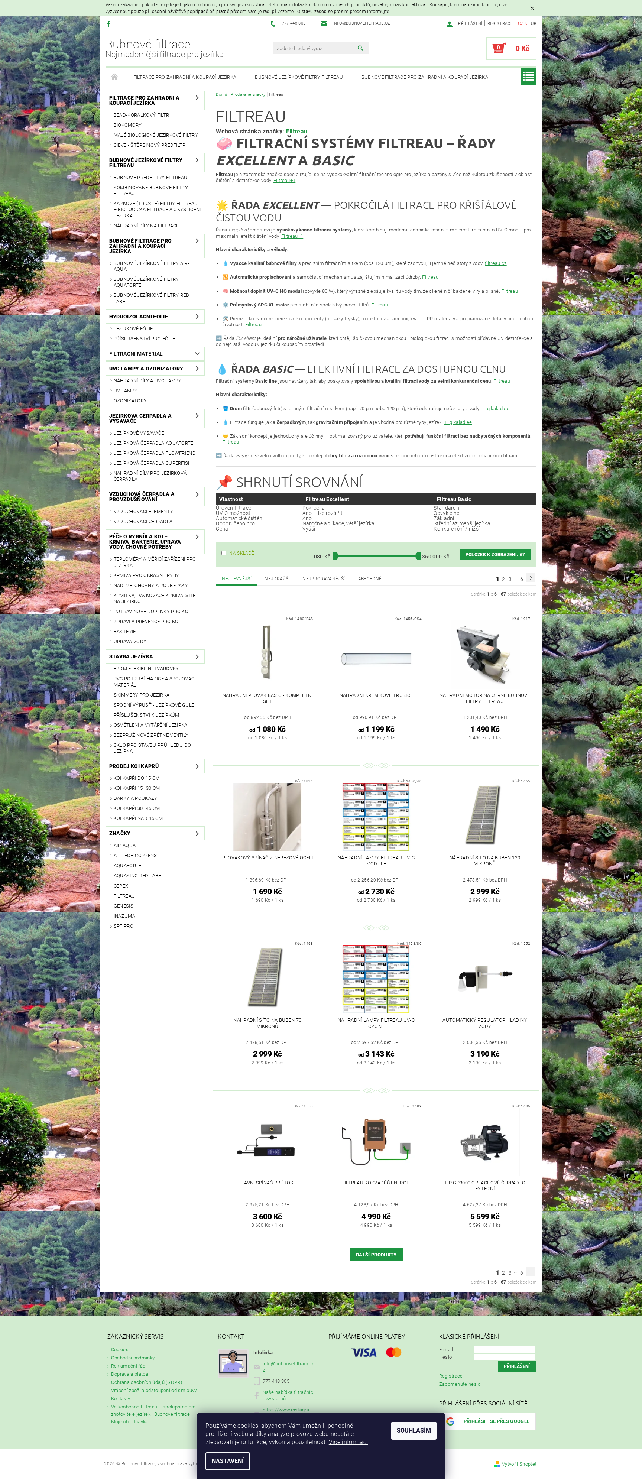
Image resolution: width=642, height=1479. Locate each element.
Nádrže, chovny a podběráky (151, 585)
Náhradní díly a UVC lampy (148, 380)
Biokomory (128, 125)
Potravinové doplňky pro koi (152, 611)
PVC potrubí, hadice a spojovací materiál (155, 681)
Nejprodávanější (323, 578)
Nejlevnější (237, 578)
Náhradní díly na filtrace (146, 225)
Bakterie (125, 631)
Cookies (120, 1349)
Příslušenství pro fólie (144, 338)
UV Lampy (126, 390)
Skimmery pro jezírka (141, 695)
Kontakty (120, 1398)
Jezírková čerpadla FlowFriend (155, 453)
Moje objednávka (129, 1421)
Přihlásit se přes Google (497, 1421)
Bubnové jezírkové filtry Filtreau (299, 77)
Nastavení (228, 1461)
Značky (120, 833)
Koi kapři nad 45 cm (138, 818)
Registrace (500, 23)
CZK (522, 23)
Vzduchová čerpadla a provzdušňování (142, 496)
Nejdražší (277, 578)
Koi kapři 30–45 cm (137, 808)
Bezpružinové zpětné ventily (151, 735)
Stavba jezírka (131, 656)
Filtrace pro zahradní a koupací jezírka (184, 77)
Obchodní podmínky (133, 1357)
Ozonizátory (130, 400)
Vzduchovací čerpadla (143, 521)
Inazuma (124, 916)
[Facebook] (109, 23)
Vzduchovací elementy (143, 511)
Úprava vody (130, 641)
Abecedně (370, 578)
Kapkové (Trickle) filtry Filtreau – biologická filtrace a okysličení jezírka (157, 209)
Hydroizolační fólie (138, 317)
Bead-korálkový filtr (141, 115)
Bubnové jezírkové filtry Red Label (151, 298)
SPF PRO (123, 926)
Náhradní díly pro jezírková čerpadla (150, 476)
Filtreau (124, 896)
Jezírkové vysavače (139, 433)
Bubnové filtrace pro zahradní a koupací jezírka (424, 77)
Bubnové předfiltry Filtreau (151, 177)
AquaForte (128, 865)
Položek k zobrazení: (495, 554)
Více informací (348, 1442)
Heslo (445, 1357)
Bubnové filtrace (165, 48)
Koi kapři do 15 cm (137, 778)
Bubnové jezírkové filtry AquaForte (146, 282)
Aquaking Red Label (139, 875)
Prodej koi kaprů (134, 766)
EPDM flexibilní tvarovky (146, 668)
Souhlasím (414, 1430)
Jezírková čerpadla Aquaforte (154, 443)
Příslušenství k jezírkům (146, 715)
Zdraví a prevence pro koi (147, 621)
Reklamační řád (128, 1366)
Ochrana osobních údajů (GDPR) (146, 1382)
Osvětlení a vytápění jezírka (151, 725)
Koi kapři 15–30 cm (137, 788)
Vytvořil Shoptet (519, 1464)
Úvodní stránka (115, 77)
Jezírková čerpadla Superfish (153, 463)
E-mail (446, 1349)
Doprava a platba (129, 1374)
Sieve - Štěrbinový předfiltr (150, 145)
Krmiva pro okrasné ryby (146, 575)
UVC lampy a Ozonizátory (146, 369)
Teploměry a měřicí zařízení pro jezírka (155, 562)
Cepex (121, 886)
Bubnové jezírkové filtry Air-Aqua (151, 266)
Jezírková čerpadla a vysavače (140, 418)
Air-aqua (125, 845)
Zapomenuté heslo (460, 1384)
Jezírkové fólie (133, 328)
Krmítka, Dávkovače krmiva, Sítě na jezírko (155, 598)
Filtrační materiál (136, 354)
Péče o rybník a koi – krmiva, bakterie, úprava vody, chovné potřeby (145, 541)
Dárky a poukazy (136, 798)
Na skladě (241, 553)
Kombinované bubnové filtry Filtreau (151, 190)
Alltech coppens (135, 855)
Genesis (123, 906)
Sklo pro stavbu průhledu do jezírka (152, 748)
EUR (532, 23)
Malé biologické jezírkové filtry (156, 135)
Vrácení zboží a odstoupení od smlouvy (154, 1390)
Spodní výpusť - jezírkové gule (154, 705)
